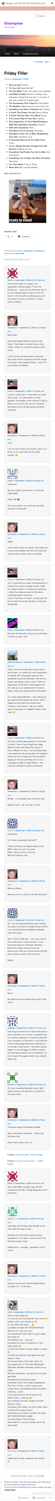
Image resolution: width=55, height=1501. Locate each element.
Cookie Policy (10, 1489)
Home (7, 53)
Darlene (10, 1084)
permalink (20, 253)
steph (9, 480)
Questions (28, 250)
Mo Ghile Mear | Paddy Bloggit (29, 1154)
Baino (9, 280)
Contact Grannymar (30, 53)
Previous (38, 61)
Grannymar (13, 23)
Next (48, 61)
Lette (9, 1312)
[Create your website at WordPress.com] (27, 3)
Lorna (9, 391)
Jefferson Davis (14, 662)
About (16, 53)
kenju (9, 630)
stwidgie (10, 1028)
